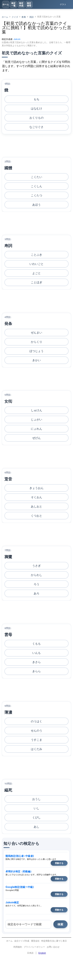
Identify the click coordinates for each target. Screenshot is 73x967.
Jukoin (16, 39)
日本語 (30, 953)
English (42, 953)
